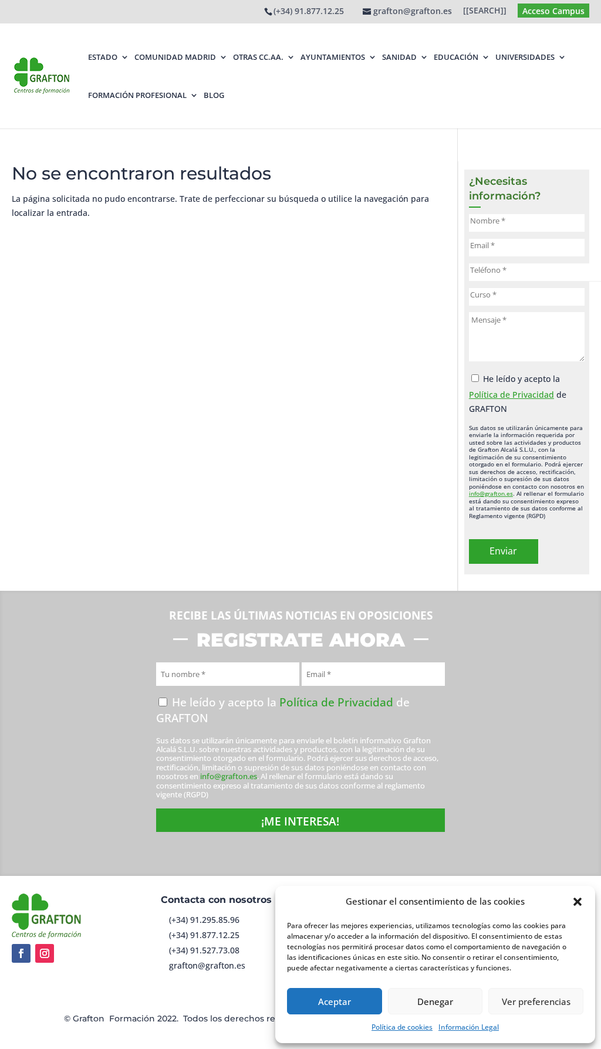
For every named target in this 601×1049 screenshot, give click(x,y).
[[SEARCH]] (485, 11)
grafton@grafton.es (207, 965)
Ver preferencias (536, 1001)
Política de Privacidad (511, 394)
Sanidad (399, 57)
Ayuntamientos (332, 57)
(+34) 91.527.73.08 (204, 950)
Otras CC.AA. (258, 57)
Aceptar (334, 1001)
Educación (456, 57)
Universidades (525, 57)
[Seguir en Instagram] (44, 953)
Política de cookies (402, 1027)
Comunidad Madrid (175, 57)
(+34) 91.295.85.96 (204, 919)
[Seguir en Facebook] (21, 953)
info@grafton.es (491, 493)
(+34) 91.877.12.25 (309, 10)
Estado (102, 57)
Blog (214, 95)
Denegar (435, 1001)
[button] (577, 902)
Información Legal (468, 1027)
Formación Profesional (137, 95)
